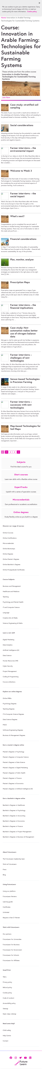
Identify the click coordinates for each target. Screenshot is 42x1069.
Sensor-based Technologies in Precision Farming (25, 380)
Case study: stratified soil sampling (24, 106)
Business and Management (12, 586)
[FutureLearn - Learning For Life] (21, 1062)
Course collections (9, 682)
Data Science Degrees (10, 719)
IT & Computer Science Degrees (13, 714)
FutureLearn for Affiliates (11, 960)
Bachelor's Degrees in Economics (14, 821)
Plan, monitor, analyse (22, 259)
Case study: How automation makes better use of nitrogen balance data (24, 332)
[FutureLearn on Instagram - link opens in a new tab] (15, 1057)
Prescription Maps (20, 282)
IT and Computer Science (11, 607)
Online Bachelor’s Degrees (11, 564)
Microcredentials (8, 543)
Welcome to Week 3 (21, 170)
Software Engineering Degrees (13, 730)
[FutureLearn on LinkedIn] (30, 1057)
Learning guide (8, 902)
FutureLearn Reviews (10, 896)
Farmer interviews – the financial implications (23, 306)
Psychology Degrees (9, 704)
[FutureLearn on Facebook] (11, 1057)
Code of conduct (8, 998)
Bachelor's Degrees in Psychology (14, 810)
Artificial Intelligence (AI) (11, 650)
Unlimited (6, 912)
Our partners (7, 934)
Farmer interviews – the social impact (23, 195)
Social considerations (21, 125)
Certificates (6, 907)
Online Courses (8, 533)
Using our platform (9, 891)
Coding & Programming (10, 677)
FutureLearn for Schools (11, 955)
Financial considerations (23, 238)
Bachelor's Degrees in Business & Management (18, 837)
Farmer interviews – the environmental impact (23, 149)
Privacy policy (7, 982)
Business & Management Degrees (14, 735)
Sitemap (5, 1009)
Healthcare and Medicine (11, 591)
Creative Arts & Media (10, 618)
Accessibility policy (9, 1003)
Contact (5, 1041)
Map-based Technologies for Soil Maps (25, 427)
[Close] (39, 3)
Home (3, 17)
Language (6, 613)
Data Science (7, 655)
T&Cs (4, 977)
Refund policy (7, 987)
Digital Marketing (8, 640)
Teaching (6, 597)
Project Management (10, 671)
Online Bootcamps (9, 549)
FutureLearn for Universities (12, 939)
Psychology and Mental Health (13, 602)
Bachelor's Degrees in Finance (13, 826)
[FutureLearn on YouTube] (25, 1057)
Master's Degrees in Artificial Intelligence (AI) (18, 789)
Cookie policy (7, 993)
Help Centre (7, 1036)
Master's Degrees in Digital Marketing (15, 768)
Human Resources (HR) (10, 661)
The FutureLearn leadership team (14, 859)
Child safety (7, 1030)
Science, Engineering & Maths (13, 623)
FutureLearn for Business (11, 945)
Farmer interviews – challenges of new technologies (21, 357)
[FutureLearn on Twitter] (20, 1057)
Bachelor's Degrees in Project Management (17, 832)
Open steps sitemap (9, 1014)
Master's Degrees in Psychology (13, 752)
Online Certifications (10, 538)
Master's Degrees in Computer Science (16, 757)
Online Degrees (8, 554)
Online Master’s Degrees (11, 559)
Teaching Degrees (9, 709)
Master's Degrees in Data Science (14, 762)
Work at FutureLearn (10, 864)
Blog (4, 875)
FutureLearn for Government (12, 950)
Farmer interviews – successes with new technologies (21, 404)
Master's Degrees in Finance (12, 778)
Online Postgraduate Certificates (14, 570)
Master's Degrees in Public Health (14, 773)
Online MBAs (7, 698)
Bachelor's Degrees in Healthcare (14, 805)
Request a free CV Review (11, 918)
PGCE (5, 725)
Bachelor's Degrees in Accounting (14, 816)
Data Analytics (7, 645)
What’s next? (17, 216)
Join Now (6, 97)
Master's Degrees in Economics (13, 783)
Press (4, 869)
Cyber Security (8, 666)
